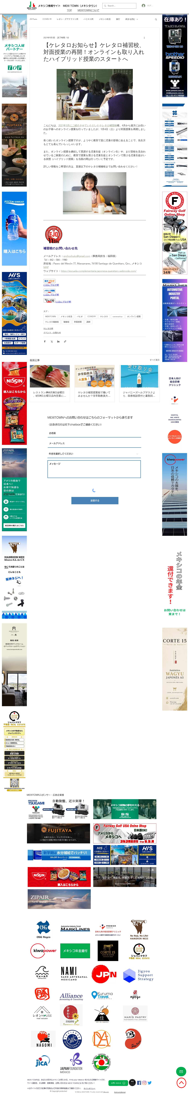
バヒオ (80, 316)
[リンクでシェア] (65, 341)
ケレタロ (104, 316)
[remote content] (94, 283)
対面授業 (78, 322)
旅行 (118, 19)
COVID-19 (47, 19)
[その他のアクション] (144, 37)
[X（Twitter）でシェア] (51, 341)
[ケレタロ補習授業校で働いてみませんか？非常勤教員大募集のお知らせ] (95, 376)
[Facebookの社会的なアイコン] (139, 1083)
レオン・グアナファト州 (67, 19)
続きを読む (130, 19)
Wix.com (106, 1092)
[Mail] (181, 1071)
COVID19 (91, 316)
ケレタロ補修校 (52, 322)
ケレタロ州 (48, 328)
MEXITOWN (50, 316)
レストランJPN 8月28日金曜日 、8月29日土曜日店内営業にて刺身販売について (49, 394)
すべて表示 (155, 360)
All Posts (33, 19)
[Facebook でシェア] (44, 341)
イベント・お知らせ (52, 332)
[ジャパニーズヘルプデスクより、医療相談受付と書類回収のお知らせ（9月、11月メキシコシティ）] (139, 376)
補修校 (66, 322)
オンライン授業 (134, 316)
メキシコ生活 (105, 19)
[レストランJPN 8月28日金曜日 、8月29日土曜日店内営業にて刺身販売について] (50, 376)
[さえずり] (150, 1083)
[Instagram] (144, 1083)
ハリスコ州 (88, 19)
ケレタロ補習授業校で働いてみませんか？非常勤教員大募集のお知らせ (94, 394)
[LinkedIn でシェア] (58, 341)
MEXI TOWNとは (75, 1083)
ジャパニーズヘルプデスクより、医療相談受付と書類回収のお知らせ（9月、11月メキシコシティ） (139, 394)
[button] (156, 19)
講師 (88, 322)
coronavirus (117, 316)
